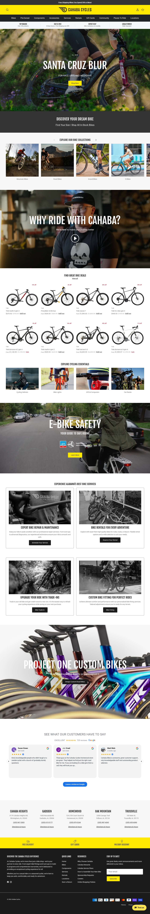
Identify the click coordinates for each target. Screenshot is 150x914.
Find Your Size (63, 125)
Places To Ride (120, 18)
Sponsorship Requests (86, 875)
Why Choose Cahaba (85, 861)
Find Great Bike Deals (75, 275)
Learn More (75, 455)
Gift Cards (90, 18)
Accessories (54, 18)
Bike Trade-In (40, 610)
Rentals (78, 18)
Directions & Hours (19, 827)
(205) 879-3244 (75, 822)
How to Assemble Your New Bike (89, 872)
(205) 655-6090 (131, 822)
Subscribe (113, 879)
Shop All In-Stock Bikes (82, 125)
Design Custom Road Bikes (75, 682)
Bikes (13, 18)
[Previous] (9, 761)
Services (67, 18)
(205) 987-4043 (103, 822)
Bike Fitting (110, 610)
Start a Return (67, 882)
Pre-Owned (25, 18)
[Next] (141, 761)
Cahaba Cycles (16, 899)
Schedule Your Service (40, 543)
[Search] (7, 9)
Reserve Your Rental (110, 540)
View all (75, 279)
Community (104, 18)
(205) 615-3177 (47, 822)
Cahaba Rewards (84, 865)
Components (39, 18)
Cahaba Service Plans (85, 868)
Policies (123, 905)
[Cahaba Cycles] (75, 9)
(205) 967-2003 (18, 822)
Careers (80, 879)
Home (64, 861)
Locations (135, 18)
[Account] (137, 9)
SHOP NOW (75, 83)
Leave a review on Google (75, 784)
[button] (75, 238)
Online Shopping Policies (86, 882)
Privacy (131, 905)
